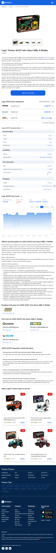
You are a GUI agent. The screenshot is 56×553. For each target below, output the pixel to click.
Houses (29, 488)
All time (52, 207)
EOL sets (17, 523)
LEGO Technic (47, 57)
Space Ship (5, 488)
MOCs (29, 523)
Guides (30, 510)
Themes (17, 515)
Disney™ (30, 472)
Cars (43, 486)
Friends (43, 477)
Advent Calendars (9, 486)
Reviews (30, 515)
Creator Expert (32, 477)
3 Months (37, 207)
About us (4, 510)
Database (17, 512)
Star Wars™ (44, 472)
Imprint (3, 521)
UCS (22, 486)
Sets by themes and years (21, 513)
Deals (16, 510)
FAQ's (3, 513)
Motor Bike (35, 488)
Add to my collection (28, 93)
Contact (4, 515)
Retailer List (18, 517)
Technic (50, 139)
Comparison (31, 517)
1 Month (32, 207)
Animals (38, 486)
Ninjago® (4, 477)
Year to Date (47, 207)
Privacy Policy (5, 519)
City (16, 472)
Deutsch (48, 520)
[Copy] (22, 128)
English (43, 520)
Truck (45, 488)
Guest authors (5, 512)
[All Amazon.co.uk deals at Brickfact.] (5, 106)
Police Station (16, 488)
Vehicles (33, 486)
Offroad (40, 488)
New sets (17, 521)
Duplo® (17, 475)
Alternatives (31, 519)
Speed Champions (6, 475)
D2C (3, 486)
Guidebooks (31, 513)
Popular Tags (7, 482)
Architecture (5, 472)
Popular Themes (8, 469)
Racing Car (17, 486)
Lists (29, 525)
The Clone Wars (5, 491)
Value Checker (18, 525)
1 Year (42, 207)
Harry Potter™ (44, 475)
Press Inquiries (5, 517)
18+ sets (17, 519)
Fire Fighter (23, 488)
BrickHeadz (31, 475)
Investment (31, 512)
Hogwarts (27, 486)
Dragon (47, 486)
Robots (10, 488)
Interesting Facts (32, 521)
